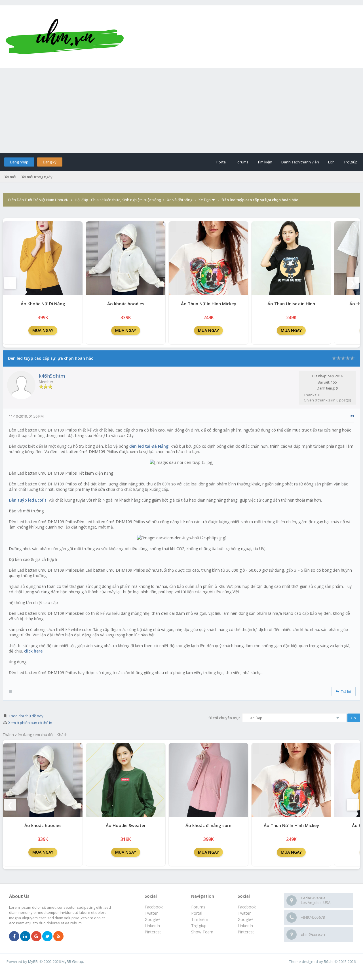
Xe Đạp (205, 199)
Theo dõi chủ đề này (26, 715)
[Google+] (36, 936)
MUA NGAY (42, 330)
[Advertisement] (181, 110)
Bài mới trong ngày (36, 176)
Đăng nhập (19, 162)
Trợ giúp (351, 162)
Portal (221, 162)
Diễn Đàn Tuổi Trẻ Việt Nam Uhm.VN (38, 199)
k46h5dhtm (52, 376)
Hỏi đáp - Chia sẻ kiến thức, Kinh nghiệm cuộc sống (118, 199)
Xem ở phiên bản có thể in (30, 722)
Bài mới (10, 176)
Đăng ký (49, 162)
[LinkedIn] (25, 936)
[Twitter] (47, 936)
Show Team (202, 932)
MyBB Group (72, 961)
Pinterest (246, 932)
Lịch (331, 162)
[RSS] (58, 936)
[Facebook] (14, 936)
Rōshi (329, 961)
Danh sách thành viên (300, 162)
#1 (352, 416)
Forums (242, 162)
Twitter (244, 913)
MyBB (33, 961)
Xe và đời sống (179, 199)
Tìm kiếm (265, 162)
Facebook (247, 907)
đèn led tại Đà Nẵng (148, 446)
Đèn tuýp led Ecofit (28, 500)
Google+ (246, 919)
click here (33, 651)
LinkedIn (245, 925)
